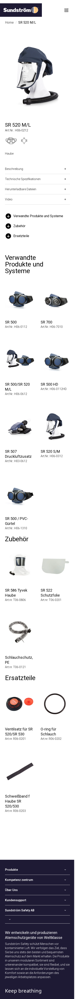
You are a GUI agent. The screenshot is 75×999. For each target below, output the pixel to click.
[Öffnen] (37, 919)
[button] (37, 216)
